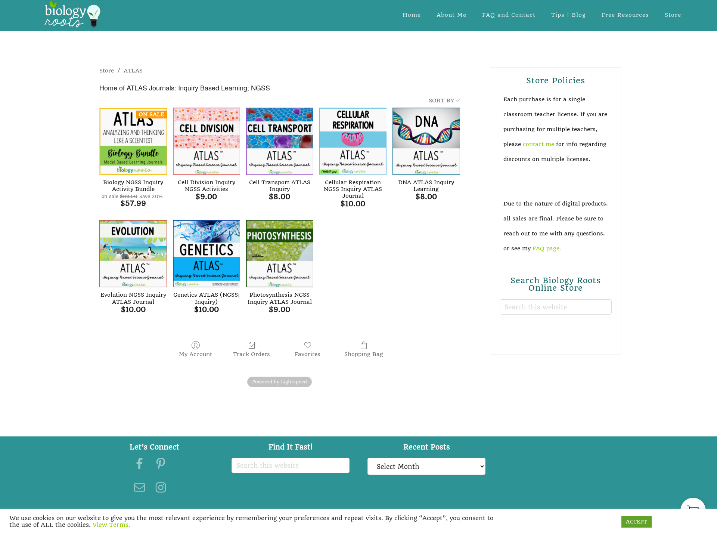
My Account (195, 354)
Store (106, 70)
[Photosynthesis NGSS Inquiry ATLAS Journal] (279, 253)
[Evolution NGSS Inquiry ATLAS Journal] (133, 253)
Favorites (307, 354)
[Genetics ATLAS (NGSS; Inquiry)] (206, 253)
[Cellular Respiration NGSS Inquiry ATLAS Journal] (353, 141)
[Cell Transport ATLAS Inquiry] (279, 141)
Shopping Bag (363, 354)
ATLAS (133, 70)
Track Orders (251, 354)
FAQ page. (548, 248)
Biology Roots (73, 14)
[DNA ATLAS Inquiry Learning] (426, 141)
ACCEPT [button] (636, 522)
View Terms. (111, 524)
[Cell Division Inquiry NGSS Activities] (206, 141)
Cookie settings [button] (593, 521)
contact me (538, 144)
